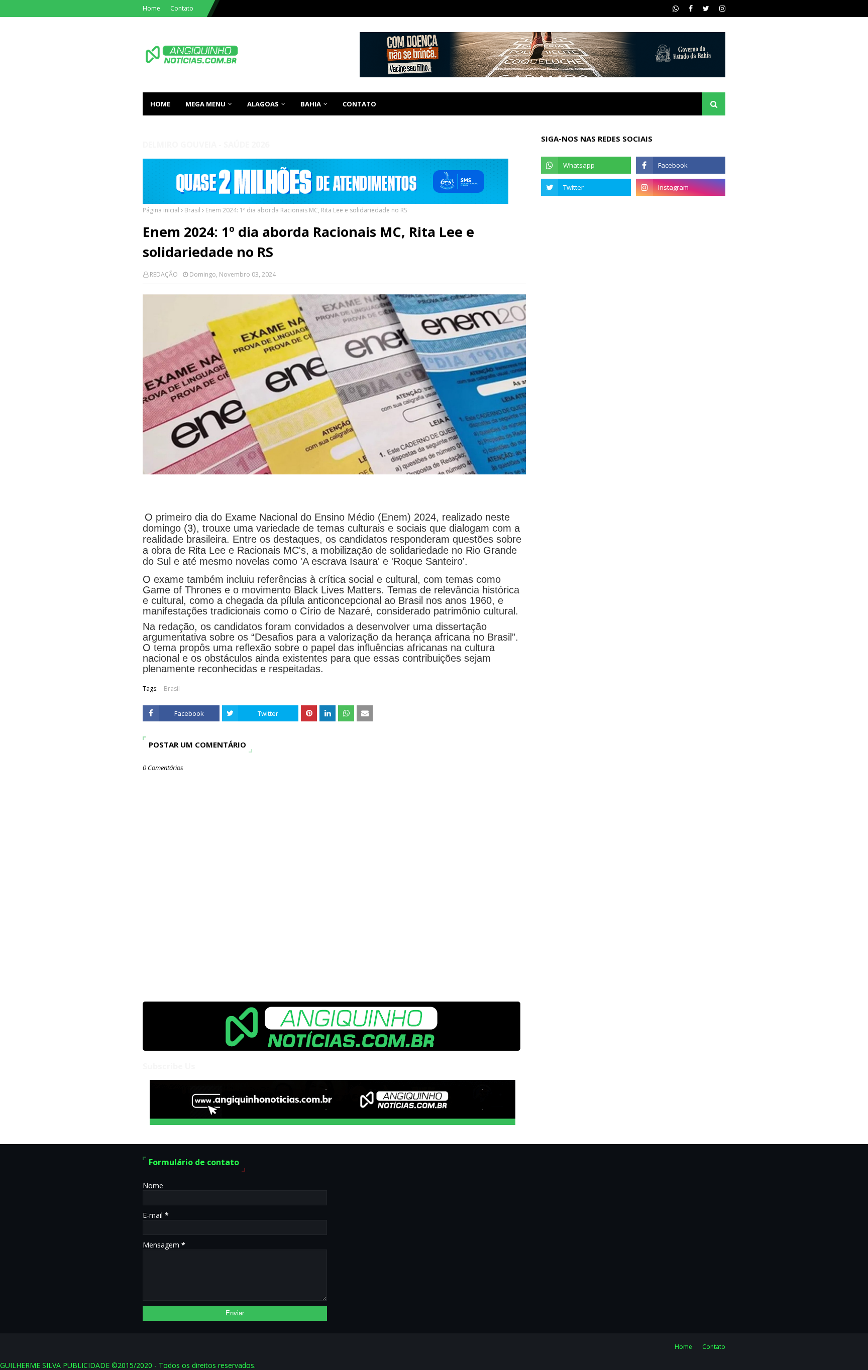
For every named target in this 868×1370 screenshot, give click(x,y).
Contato (181, 8)
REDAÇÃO (164, 274)
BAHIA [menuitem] (310, 103)
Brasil (192, 210)
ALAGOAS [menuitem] (263, 103)
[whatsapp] (675, 8)
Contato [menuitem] (359, 103)
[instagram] (721, 8)
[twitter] (706, 8)
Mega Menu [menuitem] (205, 103)
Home (151, 8)
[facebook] (690, 8)
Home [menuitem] (160, 103)
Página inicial (161, 210)
